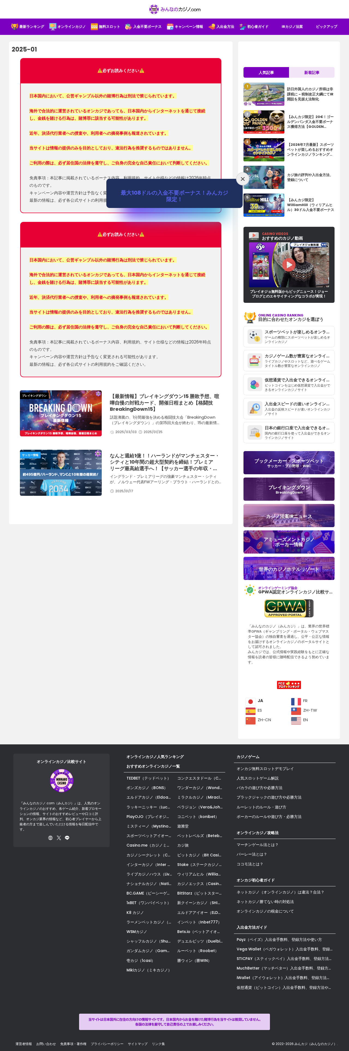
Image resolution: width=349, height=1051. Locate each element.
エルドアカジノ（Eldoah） (150, 797)
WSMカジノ (137, 931)
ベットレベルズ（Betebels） (201, 835)
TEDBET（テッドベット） (149, 778)
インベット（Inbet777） (199, 922)
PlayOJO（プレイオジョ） (150, 816)
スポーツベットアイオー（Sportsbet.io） (150, 835)
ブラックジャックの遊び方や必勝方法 (269, 797)
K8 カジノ (135, 912)
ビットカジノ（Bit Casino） (201, 855)
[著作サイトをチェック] (50, 838)
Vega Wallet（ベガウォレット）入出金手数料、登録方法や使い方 (286, 949)
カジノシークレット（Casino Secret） (150, 855)
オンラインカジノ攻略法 (258, 832)
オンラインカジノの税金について (265, 911)
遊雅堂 (183, 826)
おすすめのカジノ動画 (282, 236)
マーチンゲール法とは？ (258, 844)
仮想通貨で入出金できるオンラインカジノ (300, 380)
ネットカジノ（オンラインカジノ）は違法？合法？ (280, 892)
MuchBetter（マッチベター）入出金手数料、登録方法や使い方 (286, 968)
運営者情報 (24, 1043)
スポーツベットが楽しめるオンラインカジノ (300, 332)
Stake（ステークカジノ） (200, 864)
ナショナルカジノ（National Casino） (150, 883)
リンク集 (158, 1043)
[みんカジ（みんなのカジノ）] (174, 9)
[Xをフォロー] (59, 838)
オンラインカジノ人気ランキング (155, 756)
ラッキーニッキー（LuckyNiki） (150, 807)
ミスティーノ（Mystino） (149, 826)
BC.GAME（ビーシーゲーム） (150, 893)
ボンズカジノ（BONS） (147, 787)
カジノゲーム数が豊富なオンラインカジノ (300, 356)
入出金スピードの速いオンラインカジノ (300, 404)
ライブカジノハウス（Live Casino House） (150, 874)
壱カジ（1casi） (141, 960)
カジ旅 (183, 845)
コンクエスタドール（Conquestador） (201, 778)
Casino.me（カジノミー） (150, 845)
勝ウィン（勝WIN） (194, 960)
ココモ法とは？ (250, 864)
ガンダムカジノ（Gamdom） (150, 950)
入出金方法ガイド (252, 927)
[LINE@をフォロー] (67, 838)
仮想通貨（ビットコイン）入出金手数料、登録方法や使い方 (286, 987)
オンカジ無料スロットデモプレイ (265, 768)
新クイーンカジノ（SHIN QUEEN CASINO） (201, 902)
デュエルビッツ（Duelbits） (201, 941)
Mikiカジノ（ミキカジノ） (149, 970)
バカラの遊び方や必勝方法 (259, 787)
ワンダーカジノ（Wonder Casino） (201, 787)
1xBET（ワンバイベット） (149, 902)
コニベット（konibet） (198, 816)
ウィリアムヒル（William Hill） (201, 874)
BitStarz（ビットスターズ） (201, 893)
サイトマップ (138, 1043)
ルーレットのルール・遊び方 (261, 807)
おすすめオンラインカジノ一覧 (153, 766)
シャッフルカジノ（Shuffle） (150, 941)
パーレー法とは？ (252, 854)
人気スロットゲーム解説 (258, 778)
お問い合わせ (46, 1043)
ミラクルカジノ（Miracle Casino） (201, 797)
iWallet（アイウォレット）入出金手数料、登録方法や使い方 (286, 977)
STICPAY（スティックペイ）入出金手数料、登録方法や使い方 (286, 958)
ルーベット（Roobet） (198, 950)
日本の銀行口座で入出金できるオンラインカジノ (300, 428)
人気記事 (266, 72)
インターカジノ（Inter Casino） (150, 864)
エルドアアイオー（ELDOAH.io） (201, 912)
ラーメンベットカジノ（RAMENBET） (150, 922)
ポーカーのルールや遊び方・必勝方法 (269, 816)
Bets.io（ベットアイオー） (201, 931)
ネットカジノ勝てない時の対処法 (265, 901)
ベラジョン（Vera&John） (201, 807)
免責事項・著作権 (73, 1043)
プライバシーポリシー (107, 1043)
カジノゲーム (248, 756)
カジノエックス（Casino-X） (201, 883)
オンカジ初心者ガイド (256, 880)
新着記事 (312, 72)
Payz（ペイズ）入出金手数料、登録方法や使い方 (279, 939)
